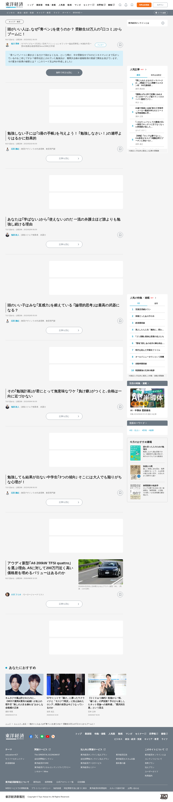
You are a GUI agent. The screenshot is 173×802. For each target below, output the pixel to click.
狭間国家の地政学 (150, 485)
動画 (70, 5)
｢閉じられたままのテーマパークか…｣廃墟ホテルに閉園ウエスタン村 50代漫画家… (149, 82)
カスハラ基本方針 (117, 788)
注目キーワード (137, 423)
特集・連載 (50, 5)
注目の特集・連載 (138, 383)
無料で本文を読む (64, 72)
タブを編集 (162, 13)
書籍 (110, 5)
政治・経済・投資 (26, 13)
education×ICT (11, 755)
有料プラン (149, 763)
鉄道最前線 (140, 323)
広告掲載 (81, 782)
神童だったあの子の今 (144, 316)
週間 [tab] (156, 303)
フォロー (100, 45)
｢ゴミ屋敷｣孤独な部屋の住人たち (149, 336)
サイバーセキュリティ (14, 759)
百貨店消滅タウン (143, 309)
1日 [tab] (138, 303)
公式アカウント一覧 (65, 782)
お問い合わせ (133, 788)
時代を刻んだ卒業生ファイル (147, 350)
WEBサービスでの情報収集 (17, 788)
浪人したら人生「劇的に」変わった (150, 330)
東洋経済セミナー (88, 767)
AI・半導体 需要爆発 (140, 410)
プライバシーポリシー (41, 788)
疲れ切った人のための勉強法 (153, 448)
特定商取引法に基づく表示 (75, 788)
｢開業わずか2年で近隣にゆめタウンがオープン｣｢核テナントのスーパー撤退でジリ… (149, 96)
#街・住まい (134, 430)
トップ (30, 5)
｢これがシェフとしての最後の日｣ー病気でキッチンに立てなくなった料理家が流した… (149, 124)
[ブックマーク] (120, 45)
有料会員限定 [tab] (156, 75)
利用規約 (148, 776)
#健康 (151, 430)
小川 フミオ (16, 594)
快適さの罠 (148, 466)
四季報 (100, 5)
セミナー (88, 5)
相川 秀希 (15, 44)
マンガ (78, 5)
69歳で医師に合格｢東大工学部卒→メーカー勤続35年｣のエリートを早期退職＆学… (149, 110)
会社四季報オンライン (44, 759)
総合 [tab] (138, 75)
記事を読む (64, 158)
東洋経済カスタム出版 (125, 759)
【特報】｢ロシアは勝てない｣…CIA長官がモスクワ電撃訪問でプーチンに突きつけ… (149, 138)
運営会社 (37, 782)
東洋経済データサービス (91, 763)
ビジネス (11, 13)
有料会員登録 (144, 5)
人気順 (62, 5)
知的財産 (57, 788)
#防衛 (144, 430)
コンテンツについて (153, 759)
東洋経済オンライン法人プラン (94, 755)
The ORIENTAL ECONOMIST (47, 755)
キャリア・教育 (44, 13)
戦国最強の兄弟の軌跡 (144, 370)
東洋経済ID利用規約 (98, 788)
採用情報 (48, 782)
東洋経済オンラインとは (138, 23)
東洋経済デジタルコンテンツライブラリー (52, 767)
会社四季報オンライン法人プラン (95, 759)
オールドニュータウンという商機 (149, 357)
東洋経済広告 (121, 755)
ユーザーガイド (151, 771)
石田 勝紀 (15, 149)
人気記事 (135, 69)
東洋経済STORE (41, 763)
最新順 (39, 5)
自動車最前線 (141, 363)
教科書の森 (121, 763)
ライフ (57, 13)
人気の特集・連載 (140, 297)
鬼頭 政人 (15, 235)
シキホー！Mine (41, 771)
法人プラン (149, 767)
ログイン (160, 5)
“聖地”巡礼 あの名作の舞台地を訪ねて (150, 343)
